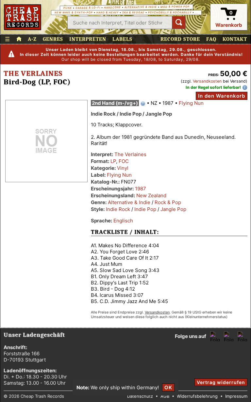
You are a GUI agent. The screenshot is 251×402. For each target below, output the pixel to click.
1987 (140, 188)
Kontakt (235, 39)
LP (113, 161)
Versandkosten (207, 81)
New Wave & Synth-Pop (74, 12)
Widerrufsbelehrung (197, 396)
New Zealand (151, 195)
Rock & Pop (168, 202)
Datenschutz (140, 396)
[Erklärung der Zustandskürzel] (142, 103)
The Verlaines (33, 73)
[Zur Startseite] (19, 39)
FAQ (211, 39)
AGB (164, 396)
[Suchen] (179, 22)
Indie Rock (118, 209)
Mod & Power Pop (174, 6)
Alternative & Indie (140, 7)
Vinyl (122, 168)
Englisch (123, 220)
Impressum (236, 396)
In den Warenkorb (221, 96)
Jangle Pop (173, 209)
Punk (67, 8)
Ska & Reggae (133, 12)
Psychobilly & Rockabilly (170, 12)
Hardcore (112, 7)
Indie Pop (145, 209)
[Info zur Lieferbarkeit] (244, 87)
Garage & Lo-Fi (87, 7)
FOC (124, 161)
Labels (122, 39)
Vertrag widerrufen (221, 382)
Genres (53, 39)
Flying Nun (191, 103)
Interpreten (87, 39)
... (196, 12)
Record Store (180, 39)
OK (168, 387)
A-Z (32, 39)
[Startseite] (22, 17)
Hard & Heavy (107, 12)
